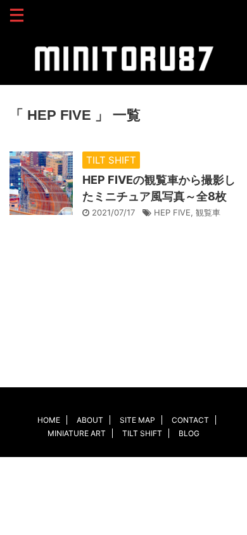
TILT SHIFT (142, 433)
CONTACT (190, 420)
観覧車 (208, 212)
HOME (48, 420)
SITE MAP (137, 420)
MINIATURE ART (77, 433)
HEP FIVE (172, 212)
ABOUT (90, 420)
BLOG (189, 433)
